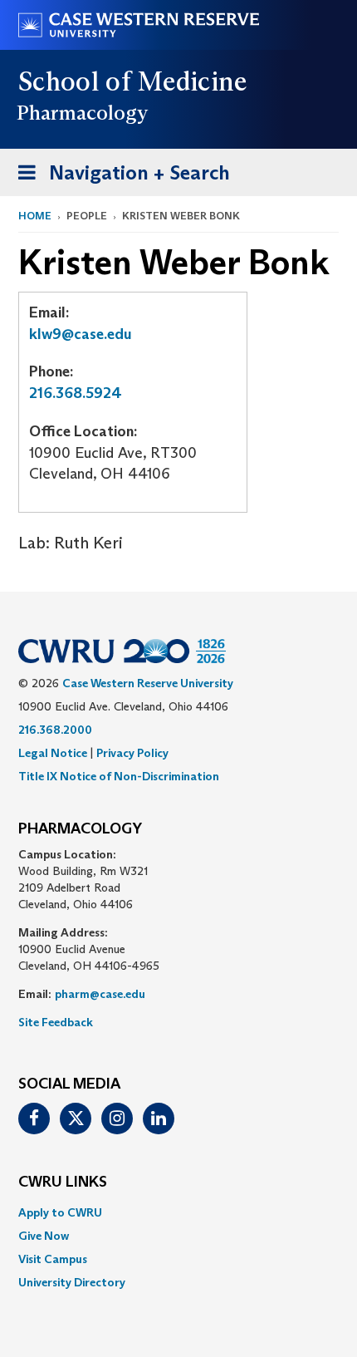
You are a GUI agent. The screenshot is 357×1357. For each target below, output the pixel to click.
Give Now (43, 1235)
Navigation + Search (118, 178)
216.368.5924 (75, 393)
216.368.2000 (55, 729)
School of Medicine (133, 81)
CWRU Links (62, 1182)
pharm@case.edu (100, 993)
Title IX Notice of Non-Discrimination (118, 776)
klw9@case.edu (80, 334)
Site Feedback (55, 1022)
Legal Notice (52, 752)
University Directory (71, 1282)
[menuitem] (178, 1212)
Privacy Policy (132, 752)
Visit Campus (52, 1258)
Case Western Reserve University (147, 683)
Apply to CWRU (60, 1212)
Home (34, 215)
